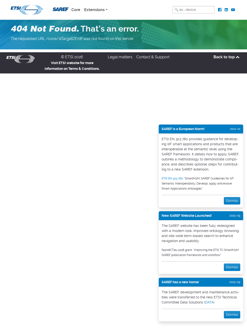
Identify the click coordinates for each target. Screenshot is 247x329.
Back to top (224, 57)
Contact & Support (153, 57)
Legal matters (120, 57)
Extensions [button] (94, 9)
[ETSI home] (27, 9)
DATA (209, 302)
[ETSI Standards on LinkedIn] (226, 9)
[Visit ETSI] (20, 58)
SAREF (60, 9)
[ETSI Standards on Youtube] (232, 9)
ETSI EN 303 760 (172, 178)
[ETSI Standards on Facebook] (220, 9)
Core (75, 9)
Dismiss (232, 201)
